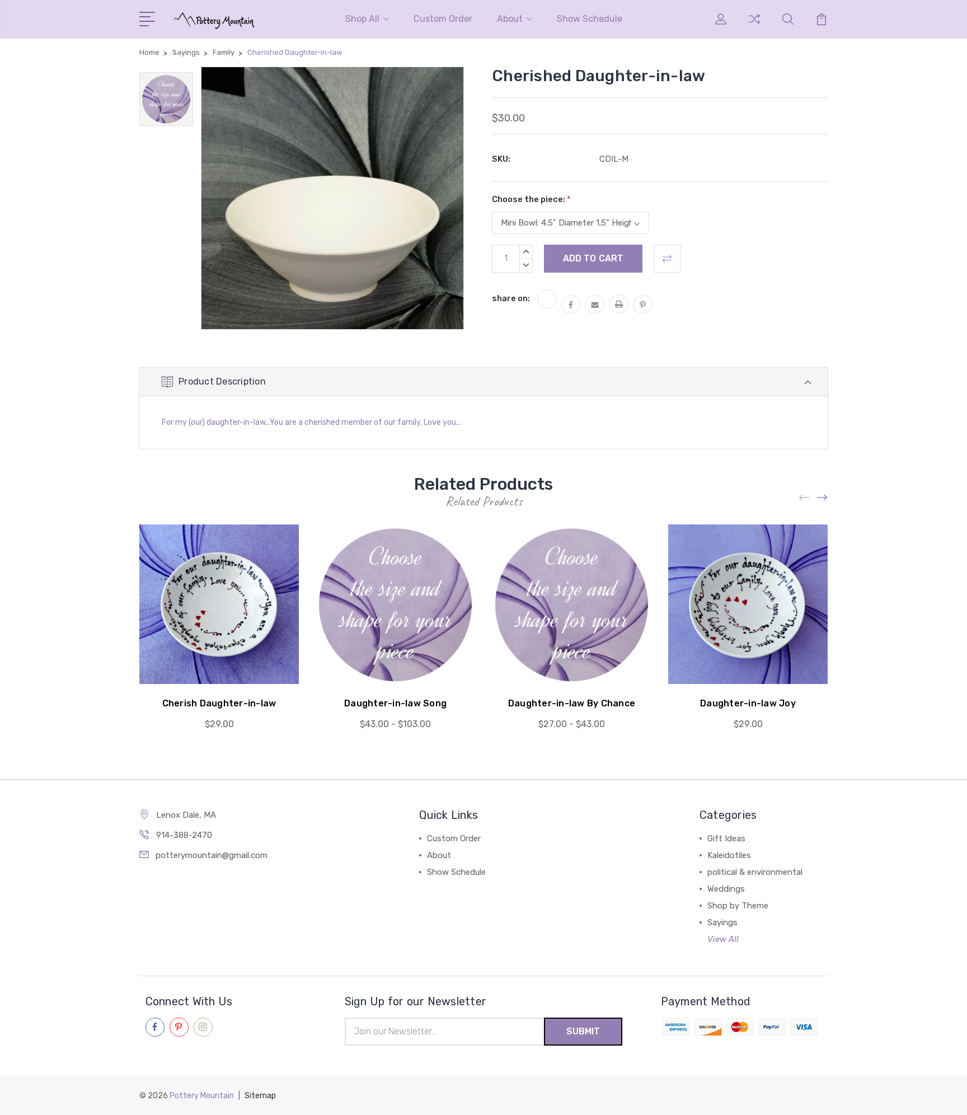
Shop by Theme (737, 906)
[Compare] (754, 26)
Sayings (722, 922)
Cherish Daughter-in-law (219, 703)
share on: (511, 298)
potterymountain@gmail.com (211, 855)
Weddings (726, 889)
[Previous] (804, 498)
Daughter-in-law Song (395, 703)
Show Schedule (589, 18)
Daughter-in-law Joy (748, 703)
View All (723, 939)
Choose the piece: (531, 199)
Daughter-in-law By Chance (571, 703)
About (510, 18)
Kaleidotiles (729, 855)
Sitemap (260, 1095)
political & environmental (754, 872)
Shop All (362, 18)
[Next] (822, 498)
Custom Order (443, 18)
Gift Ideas (726, 838)
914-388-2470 (184, 835)
